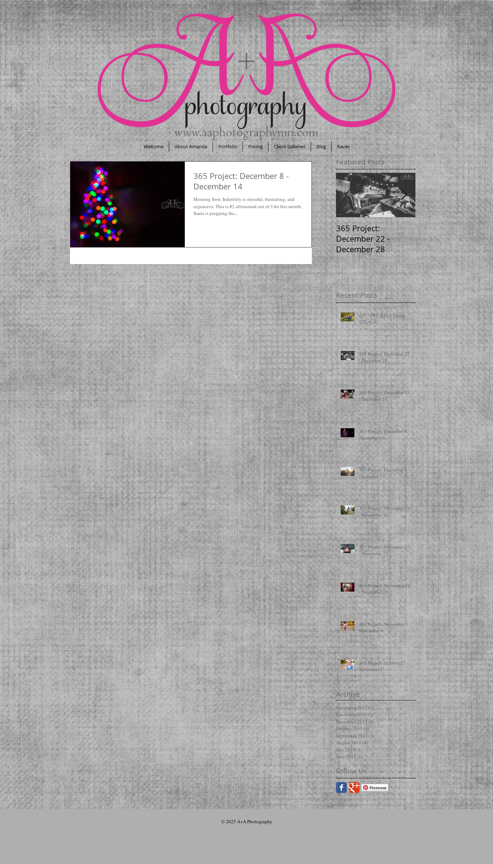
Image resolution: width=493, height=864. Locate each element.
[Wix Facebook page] (341, 787)
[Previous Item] (347, 195)
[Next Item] (404, 195)
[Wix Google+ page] (354, 787)
